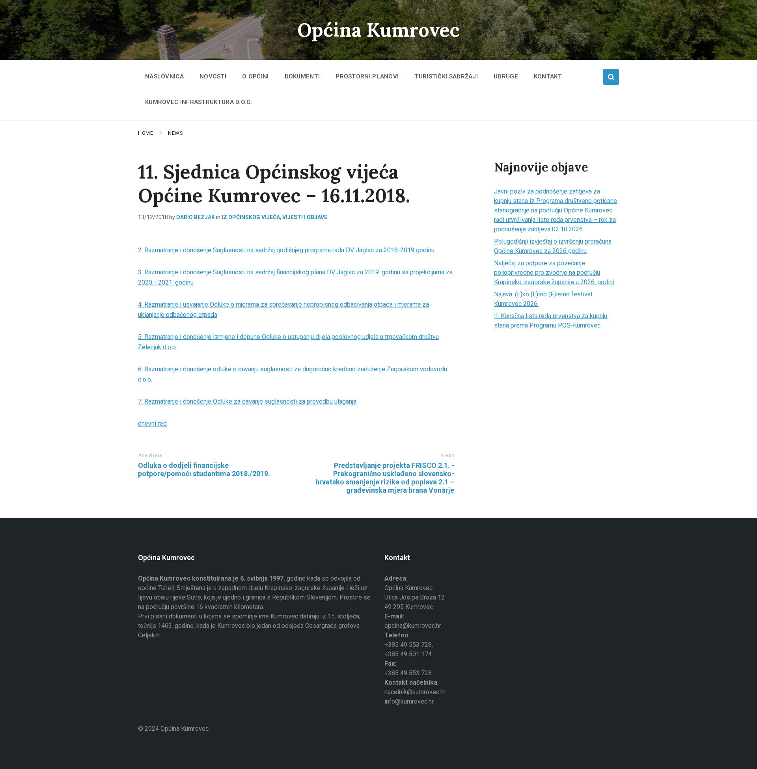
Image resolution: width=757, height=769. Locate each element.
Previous (150, 455)
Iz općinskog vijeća (251, 217)
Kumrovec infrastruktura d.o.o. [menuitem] (198, 102)
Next (447, 455)
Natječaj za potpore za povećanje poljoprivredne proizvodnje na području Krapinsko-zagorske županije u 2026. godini (554, 272)
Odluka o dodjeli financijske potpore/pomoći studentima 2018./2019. (204, 469)
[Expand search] (611, 77)
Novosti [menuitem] (213, 76)
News (175, 133)
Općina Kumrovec (378, 30)
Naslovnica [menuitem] (164, 76)
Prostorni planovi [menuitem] (367, 76)
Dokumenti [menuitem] (302, 76)
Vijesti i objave (304, 217)
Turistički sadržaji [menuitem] (446, 76)
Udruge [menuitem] (506, 76)
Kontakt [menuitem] (548, 76)
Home (145, 133)
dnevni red (152, 423)
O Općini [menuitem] (255, 76)
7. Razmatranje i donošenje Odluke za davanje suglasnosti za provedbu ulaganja (247, 401)
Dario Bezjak (195, 217)
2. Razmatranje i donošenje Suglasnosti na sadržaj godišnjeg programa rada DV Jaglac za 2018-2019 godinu (286, 250)
